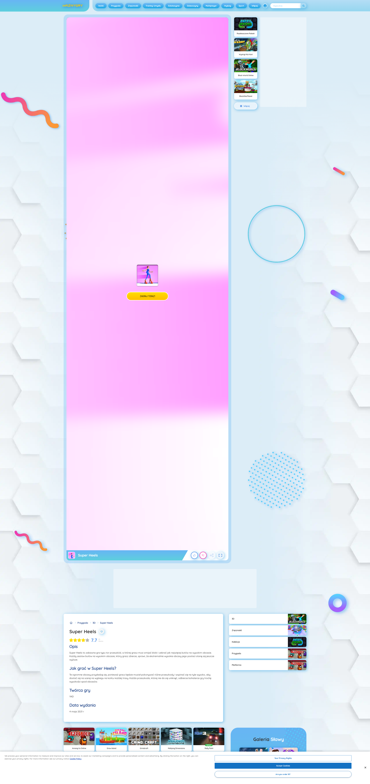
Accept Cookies (283, 765)
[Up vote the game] (194, 555)
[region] (185, 768)
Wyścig (227, 5)
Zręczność (133, 5)
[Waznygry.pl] (71, 623)
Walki (101, 5)
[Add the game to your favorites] (101, 631)
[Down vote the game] (203, 555)
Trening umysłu (153, 5)
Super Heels (106, 622)
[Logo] (73, 6)
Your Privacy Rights (283, 758)
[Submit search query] (303, 5)
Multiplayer (211, 5)
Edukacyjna (174, 5)
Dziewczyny (192, 5)
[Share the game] (211, 555)
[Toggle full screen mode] (220, 555)
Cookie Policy (75, 759)
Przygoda (116, 5)
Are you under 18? (283, 774)
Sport (241, 5)
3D (94, 622)
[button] (265, 5)
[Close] (365, 767)
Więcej (255, 5)
